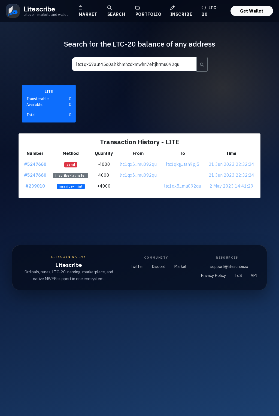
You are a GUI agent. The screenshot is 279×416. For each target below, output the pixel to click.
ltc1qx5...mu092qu (138, 164)
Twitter (136, 266)
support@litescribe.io (229, 266)
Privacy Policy (213, 275)
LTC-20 (210, 11)
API (254, 275)
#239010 (35, 186)
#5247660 (35, 164)
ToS (238, 275)
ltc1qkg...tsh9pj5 (182, 164)
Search (116, 14)
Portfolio (148, 14)
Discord (158, 266)
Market (88, 14)
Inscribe (181, 14)
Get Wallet (251, 11)
